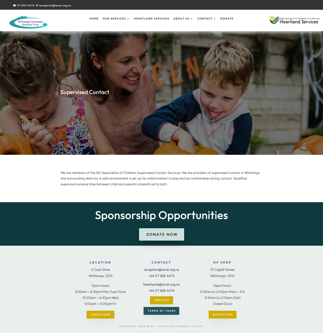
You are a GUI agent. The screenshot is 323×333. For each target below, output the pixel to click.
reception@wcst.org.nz (55, 5)
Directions (101, 314)
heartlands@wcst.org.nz (161, 284)
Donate (226, 18)
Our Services (114, 18)
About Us (181, 18)
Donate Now (162, 234)
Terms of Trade (162, 310)
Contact (205, 18)
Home (94, 18)
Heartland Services (151, 18)
